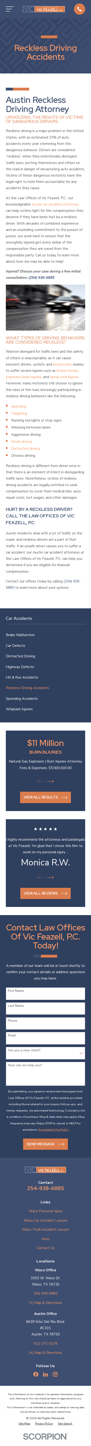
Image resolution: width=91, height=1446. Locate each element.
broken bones (67, 370)
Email (12, 1036)
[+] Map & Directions (45, 1302)
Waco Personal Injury (46, 1211)
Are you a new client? (24, 1050)
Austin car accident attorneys (55, 204)
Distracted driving (25, 448)
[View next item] (50, 781)
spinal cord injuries (64, 377)
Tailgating (19, 413)
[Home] (44, 9)
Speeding (18, 406)
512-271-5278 (45, 1343)
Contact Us (45, 1248)
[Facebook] (35, 1374)
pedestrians (62, 364)
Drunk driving (21, 441)
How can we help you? (25, 1065)
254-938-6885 (45, 1188)
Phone (12, 1021)
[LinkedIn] (45, 1374)
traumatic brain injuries (24, 377)
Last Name (16, 1006)
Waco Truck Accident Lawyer (45, 1229)
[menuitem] (45, 635)
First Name (16, 991)
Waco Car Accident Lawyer (45, 1220)
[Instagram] (55, 1374)
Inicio (45, 1239)
